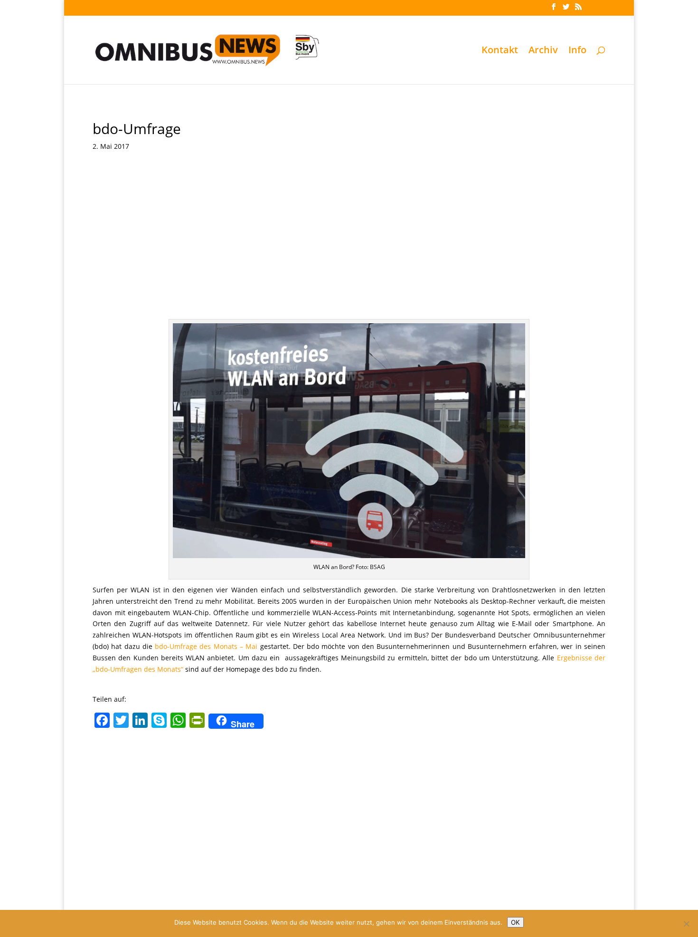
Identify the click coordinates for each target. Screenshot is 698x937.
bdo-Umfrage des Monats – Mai (206, 646)
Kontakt (499, 51)
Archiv (543, 51)
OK (515, 922)
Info (577, 51)
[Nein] (686, 923)
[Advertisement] (349, 247)
